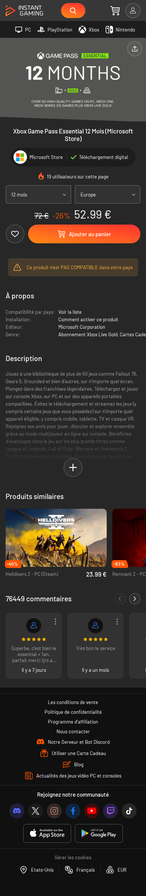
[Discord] (16, 810)
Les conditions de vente (73, 702)
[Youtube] (91, 810)
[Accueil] (24, 11)
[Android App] (99, 833)
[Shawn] (33, 625)
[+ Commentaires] (134, 598)
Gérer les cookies (73, 857)
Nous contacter (73, 731)
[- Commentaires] (119, 598)
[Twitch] (110, 810)
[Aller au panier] (115, 10)
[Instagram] (54, 810)
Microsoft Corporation (81, 327)
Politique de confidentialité (73, 712)
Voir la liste (70, 312)
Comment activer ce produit (88, 319)
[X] (35, 810)
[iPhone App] (47, 833)
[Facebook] (73, 810)
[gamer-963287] (95, 625)
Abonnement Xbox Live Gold (88, 334)
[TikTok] (129, 810)
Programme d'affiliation (73, 722)
